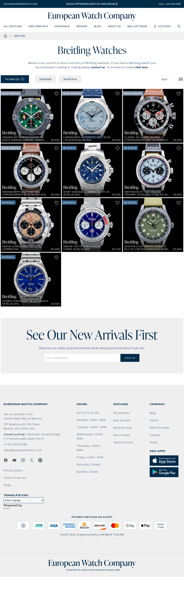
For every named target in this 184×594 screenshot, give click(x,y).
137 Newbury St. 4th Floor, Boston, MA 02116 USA (22, 426)
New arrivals (121, 420)
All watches (121, 413)
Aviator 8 (70, 79)
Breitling (19, 36)
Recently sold (122, 427)
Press (153, 442)
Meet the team (159, 427)
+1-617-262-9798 (15, 444)
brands (82, 26)
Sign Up (130, 358)
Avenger (45, 79)
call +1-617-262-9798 (169, 4)
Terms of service (15, 477)
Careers (155, 435)
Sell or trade (121, 435)
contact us (98, 67)
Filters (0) (12, 79)
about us (114, 26)
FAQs (7, 485)
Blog (153, 413)
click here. (142, 67)
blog (97, 26)
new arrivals (38, 26)
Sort (164, 79)
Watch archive (123, 442)
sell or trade (137, 26)
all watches (13, 26)
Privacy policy (13, 470)
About (154, 420)
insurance (62, 26)
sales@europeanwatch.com (20, 4)
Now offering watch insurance (92, 4)
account (164, 26)
